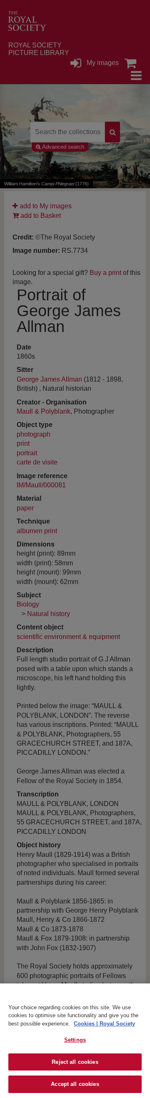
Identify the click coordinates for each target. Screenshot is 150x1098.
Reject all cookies (75, 1062)
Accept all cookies (75, 1084)
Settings (75, 1040)
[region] (75, 1040)
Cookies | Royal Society (104, 1024)
